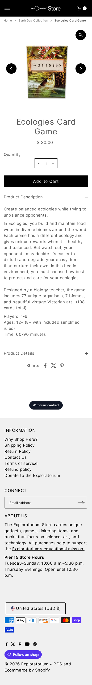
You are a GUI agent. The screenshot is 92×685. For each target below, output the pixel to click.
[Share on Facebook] (45, 365)
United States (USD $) (38, 608)
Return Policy (17, 451)
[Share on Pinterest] (62, 365)
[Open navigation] (7, 8)
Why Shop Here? (21, 439)
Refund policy (18, 469)
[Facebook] (7, 644)
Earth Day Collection (33, 20)
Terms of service (21, 463)
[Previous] (11, 68)
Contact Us (15, 457)
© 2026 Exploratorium (26, 664)
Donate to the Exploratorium (32, 475)
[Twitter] (13, 644)
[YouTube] (27, 644)
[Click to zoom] (80, 35)
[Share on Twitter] (53, 365)
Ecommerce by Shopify (27, 670)
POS (58, 664)
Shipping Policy (19, 445)
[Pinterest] (20, 644)
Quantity (12, 154)
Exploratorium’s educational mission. (48, 548)
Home (8, 20)
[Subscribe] (81, 503)
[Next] (80, 68)
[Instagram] (35, 644)
